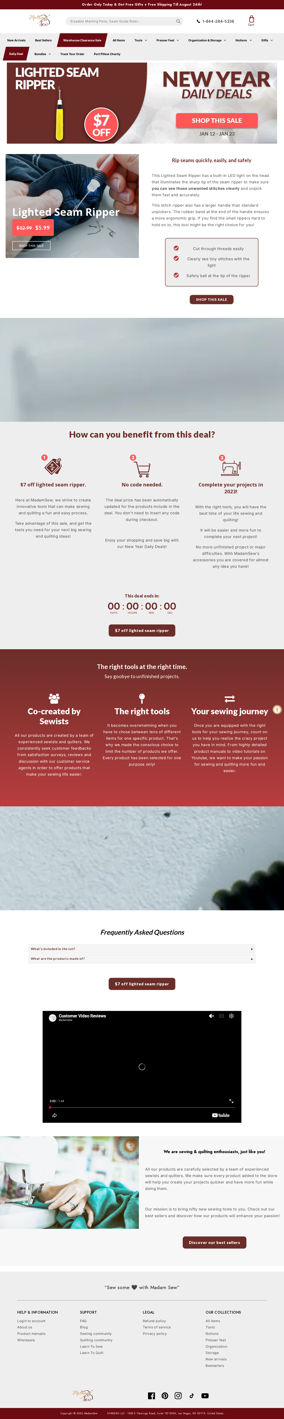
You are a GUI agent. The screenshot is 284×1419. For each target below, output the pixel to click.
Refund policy (154, 1321)
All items (213, 1321)
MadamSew (91, 1413)
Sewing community (96, 1333)
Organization (216, 1346)
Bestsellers (215, 1365)
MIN (151, 612)
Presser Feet (166, 40)
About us (24, 1327)
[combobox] (124, 21)
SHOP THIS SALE (31, 246)
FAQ (83, 1321)
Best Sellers (43, 40)
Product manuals (31, 1333)
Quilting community (96, 1340)
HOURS (132, 612)
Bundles (41, 54)
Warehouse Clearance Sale (82, 40)
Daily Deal (16, 54)
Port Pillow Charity (107, 54)
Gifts (265, 40)
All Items (119, 40)
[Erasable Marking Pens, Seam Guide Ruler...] (178, 21)
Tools (139, 40)
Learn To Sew (91, 1346)
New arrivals (216, 1359)
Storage (212, 1353)
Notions (242, 40)
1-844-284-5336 (218, 21)
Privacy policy (155, 1333)
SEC (170, 612)
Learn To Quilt (92, 1353)
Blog (84, 1327)
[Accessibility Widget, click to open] (277, 709)
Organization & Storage (205, 40)
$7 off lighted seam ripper (142, 630)
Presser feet (216, 1340)
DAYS (113, 612)
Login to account (31, 1321)
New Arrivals (16, 40)
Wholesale (26, 1340)
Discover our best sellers (214, 1242)
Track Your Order (72, 54)
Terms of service (157, 1327)
